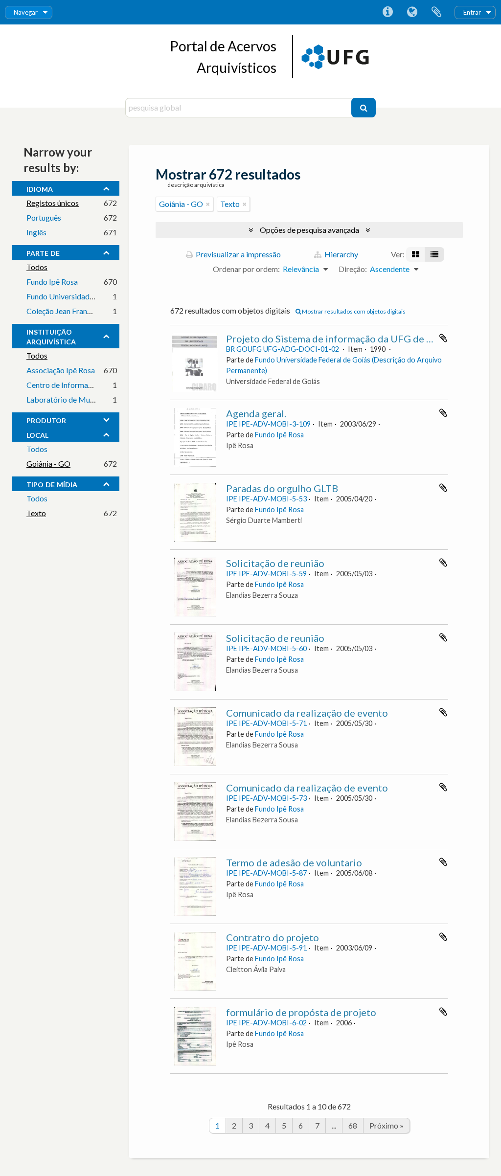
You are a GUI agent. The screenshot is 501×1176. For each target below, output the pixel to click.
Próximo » (386, 1125)
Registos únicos (52, 202)
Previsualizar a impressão (237, 254)
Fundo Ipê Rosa (52, 281)
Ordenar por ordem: (246, 268)
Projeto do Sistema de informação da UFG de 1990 (338, 338)
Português (43, 217)
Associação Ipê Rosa (60, 370)
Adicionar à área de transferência (443, 338)
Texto (36, 513)
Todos (36, 266)
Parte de (43, 252)
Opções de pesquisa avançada (309, 229)
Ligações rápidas (387, 12)
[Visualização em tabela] (434, 254)
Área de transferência (436, 12)
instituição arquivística (51, 335)
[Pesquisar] (363, 107)
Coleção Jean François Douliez (77, 311)
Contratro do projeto (272, 937)
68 (352, 1125)
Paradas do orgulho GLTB (282, 488)
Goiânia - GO (48, 463)
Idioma (412, 12)
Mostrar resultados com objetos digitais (353, 311)
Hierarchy (340, 254)
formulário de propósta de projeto (301, 1012)
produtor (46, 419)
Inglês (36, 232)
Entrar (472, 12)
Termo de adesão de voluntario (294, 862)
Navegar (26, 12)
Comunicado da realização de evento (307, 713)
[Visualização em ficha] (415, 254)
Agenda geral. (256, 413)
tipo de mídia (51, 483)
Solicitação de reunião (275, 563)
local (37, 434)
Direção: (353, 268)
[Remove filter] (208, 204)
